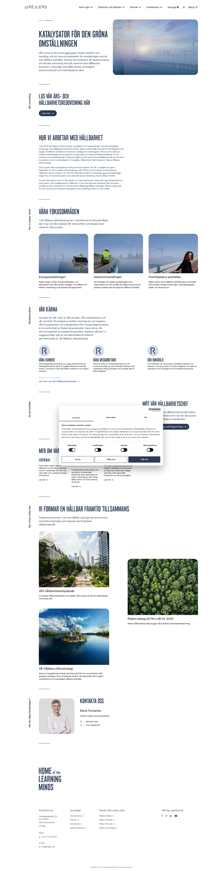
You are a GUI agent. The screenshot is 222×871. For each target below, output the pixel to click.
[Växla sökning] (184, 7)
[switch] (98, 450)
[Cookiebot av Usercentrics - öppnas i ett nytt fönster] (150, 410)
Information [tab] (111, 417)
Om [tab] (145, 417)
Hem (40, 20)
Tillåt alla (144, 459)
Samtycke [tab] (76, 418)
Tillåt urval (111, 459)
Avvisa (77, 459)
